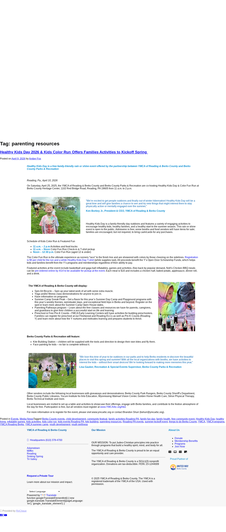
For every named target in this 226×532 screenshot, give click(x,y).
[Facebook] (1, 515)
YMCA (201, 421)
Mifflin (30, 451)
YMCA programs (215, 421)
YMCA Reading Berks (12, 424)
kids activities (33, 421)
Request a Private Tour (40, 476)
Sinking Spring (35, 456)
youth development (60, 424)
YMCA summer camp (36, 424)
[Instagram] (3, 515)
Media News (26, 419)
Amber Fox (35, 158)
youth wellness (79, 424)
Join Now (180, 446)
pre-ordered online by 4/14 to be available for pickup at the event (70, 270)
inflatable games (16, 421)
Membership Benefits (186, 441)
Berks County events (53, 419)
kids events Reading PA (71, 421)
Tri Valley (32, 459)
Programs (180, 443)
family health (163, 419)
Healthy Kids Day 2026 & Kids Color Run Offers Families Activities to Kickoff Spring (74, 152)
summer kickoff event (156, 421)
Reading (31, 453)
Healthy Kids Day (205, 419)
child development (76, 419)
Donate (179, 438)
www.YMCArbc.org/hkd (113, 407)
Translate (51, 495)
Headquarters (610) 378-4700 (45, 440)
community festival (97, 419)
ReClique (21, 511)
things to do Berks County (183, 421)
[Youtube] (5, 515)
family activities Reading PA (124, 419)
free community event (183, 419)
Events (14, 419)
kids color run (49, 421)
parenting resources (110, 421)
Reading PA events (133, 421)
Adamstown (33, 448)
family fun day (147, 419)
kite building (92, 421)
